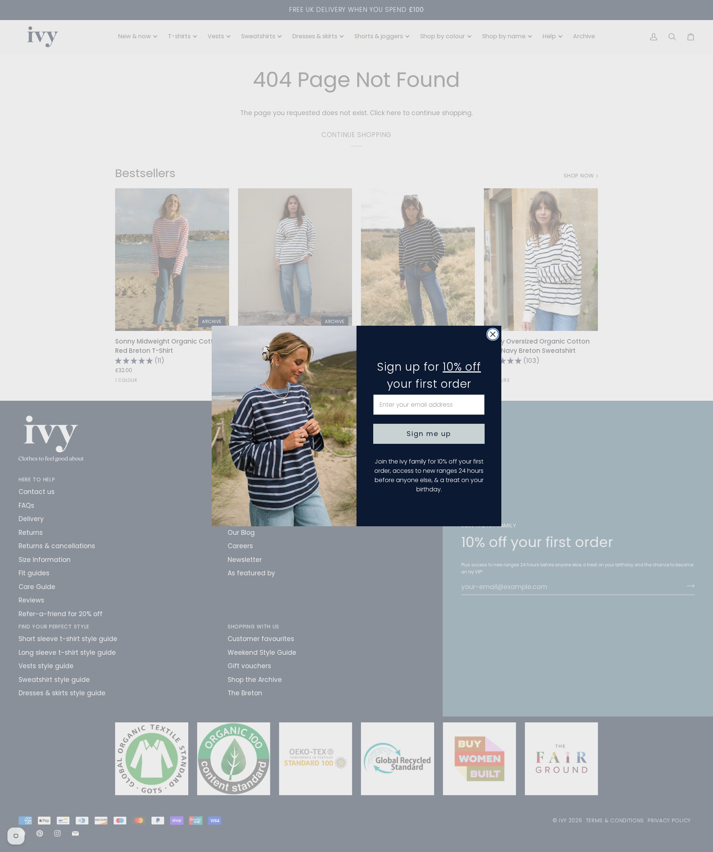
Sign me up (429, 433)
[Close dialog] (492, 334)
